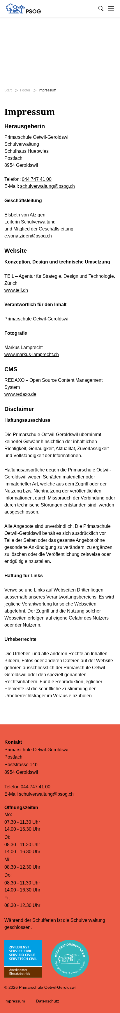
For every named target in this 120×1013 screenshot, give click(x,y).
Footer (25, 90)
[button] (100, 9)
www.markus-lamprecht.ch (31, 354)
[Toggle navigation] (111, 9)
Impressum (14, 1001)
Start (8, 90)
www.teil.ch (16, 290)
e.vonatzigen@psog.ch (30, 235)
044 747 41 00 (37, 179)
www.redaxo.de (20, 394)
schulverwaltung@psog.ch (47, 186)
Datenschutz (47, 1001)
